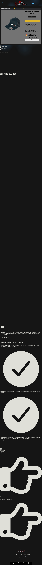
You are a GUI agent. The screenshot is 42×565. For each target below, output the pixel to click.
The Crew (13, 554)
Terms (25, 554)
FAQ (17, 554)
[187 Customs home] (21, 3)
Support (20, 554)
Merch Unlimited (24, 557)
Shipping (28, 554)
